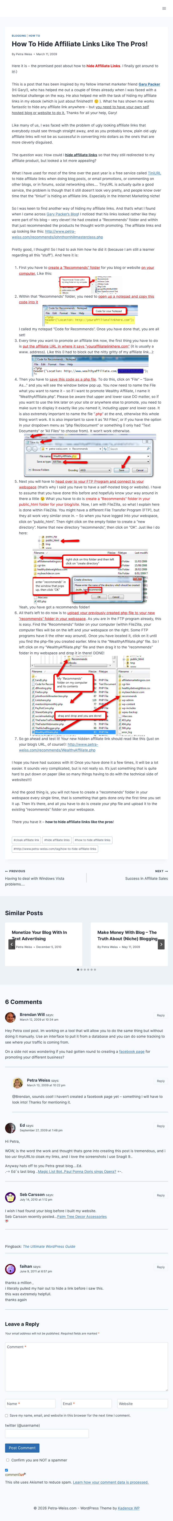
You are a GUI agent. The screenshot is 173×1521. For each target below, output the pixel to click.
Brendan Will (32, 1014)
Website (126, 1404)
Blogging (19, 35)
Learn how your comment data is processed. (111, 1482)
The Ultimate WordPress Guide (49, 1246)
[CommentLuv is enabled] (86, 1474)
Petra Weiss (24, 54)
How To (34, 35)
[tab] (78, 970)
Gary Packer (149, 84)
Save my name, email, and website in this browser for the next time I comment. (70, 1415)
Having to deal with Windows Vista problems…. (34, 877)
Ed (22, 1125)
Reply (161, 1015)
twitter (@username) (22, 1425)
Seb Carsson (32, 1194)
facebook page (132, 1051)
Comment (16, 1347)
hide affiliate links (57, 840)
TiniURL (154, 173)
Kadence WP (129, 1508)
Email (69, 1404)
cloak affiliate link (26, 840)
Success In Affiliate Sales (146, 875)
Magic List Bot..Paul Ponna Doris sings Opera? (77, 1171)
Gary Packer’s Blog (62, 214)
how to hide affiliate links (92, 840)
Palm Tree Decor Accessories (82, 1216)
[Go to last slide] (11, 944)
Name (13, 1404)
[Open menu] (164, 8)
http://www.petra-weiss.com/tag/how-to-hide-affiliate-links (55, 848)
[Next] (161, 944)
